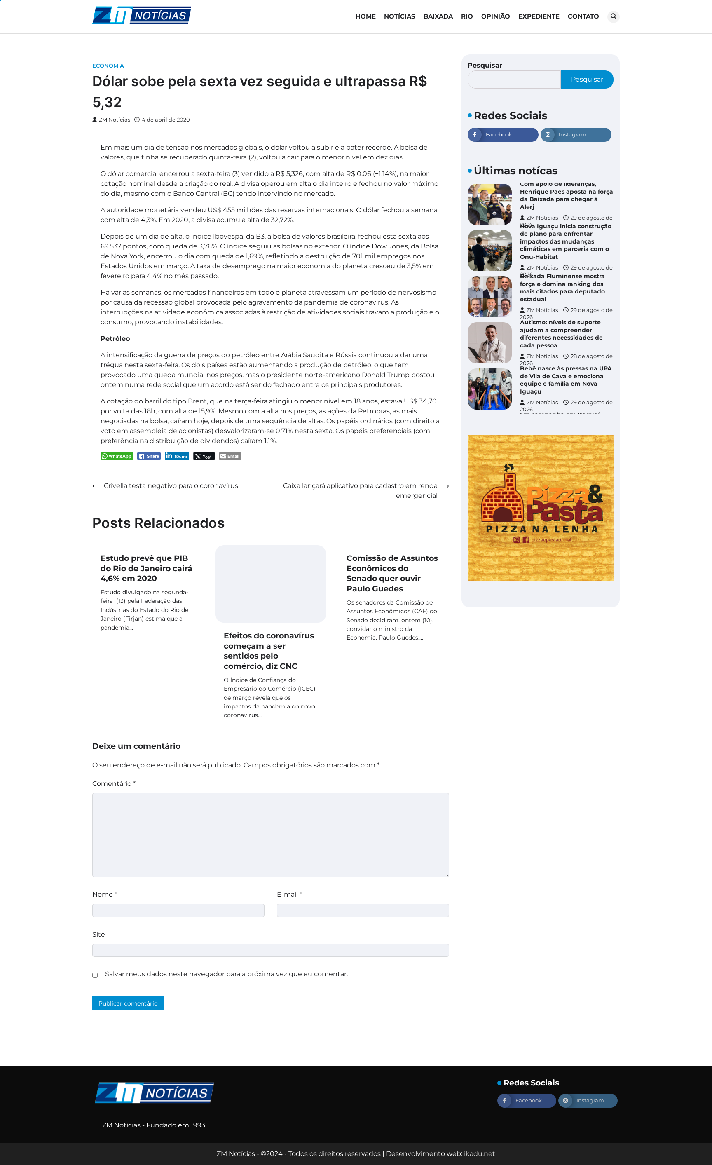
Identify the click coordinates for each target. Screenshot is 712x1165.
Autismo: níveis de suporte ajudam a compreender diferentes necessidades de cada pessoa (561, 334)
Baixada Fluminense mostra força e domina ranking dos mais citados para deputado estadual (562, 287)
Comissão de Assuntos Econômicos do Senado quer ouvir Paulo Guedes (392, 573)
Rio (467, 16)
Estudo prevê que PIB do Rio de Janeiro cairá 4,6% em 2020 (146, 568)
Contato (583, 16)
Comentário (114, 784)
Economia (108, 66)
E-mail (289, 894)
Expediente (539, 16)
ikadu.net (479, 1154)
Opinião (495, 16)
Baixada (438, 16)
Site (98, 934)
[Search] (613, 17)
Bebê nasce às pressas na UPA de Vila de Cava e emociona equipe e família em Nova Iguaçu (566, 380)
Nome (104, 894)
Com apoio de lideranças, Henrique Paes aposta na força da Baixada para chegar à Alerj (566, 195)
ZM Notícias (114, 120)
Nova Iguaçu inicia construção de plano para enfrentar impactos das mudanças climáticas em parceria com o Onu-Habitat (565, 241)
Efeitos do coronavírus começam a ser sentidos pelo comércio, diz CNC (269, 651)
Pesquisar (485, 65)
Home (366, 16)
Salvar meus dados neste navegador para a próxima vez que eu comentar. (226, 974)
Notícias (399, 16)
